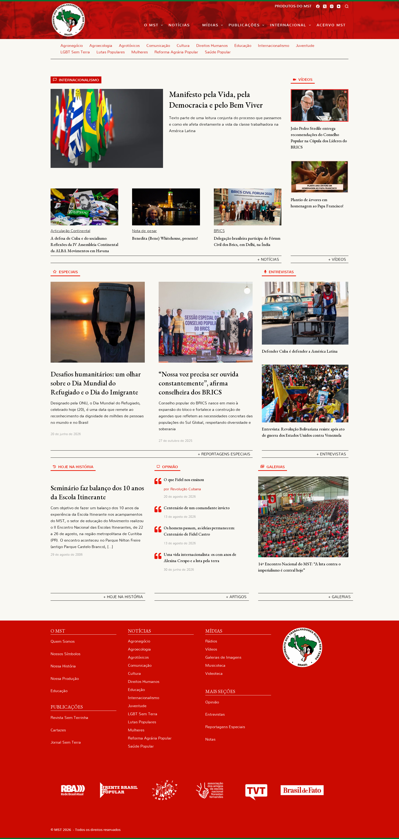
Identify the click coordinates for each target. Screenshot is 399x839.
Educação (242, 46)
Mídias (210, 25)
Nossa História (63, 666)
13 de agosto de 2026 (180, 516)
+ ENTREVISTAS (331, 454)
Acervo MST (331, 25)
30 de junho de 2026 (179, 569)
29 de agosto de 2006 (67, 554)
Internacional (288, 25)
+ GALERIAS (339, 597)
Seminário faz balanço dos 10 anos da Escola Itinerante (97, 492)
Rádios (211, 641)
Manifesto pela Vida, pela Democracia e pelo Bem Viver (216, 99)
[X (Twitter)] (324, 6)
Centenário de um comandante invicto (197, 507)
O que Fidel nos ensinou (184, 479)
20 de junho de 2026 (66, 434)
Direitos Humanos (212, 46)
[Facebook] (318, 6)
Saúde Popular (218, 52)
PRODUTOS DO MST (293, 6)
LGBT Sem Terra (75, 52)
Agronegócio (71, 46)
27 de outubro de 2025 (175, 440)
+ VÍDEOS (337, 259)
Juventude (305, 46)
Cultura (183, 46)
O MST (151, 25)
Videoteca (214, 673)
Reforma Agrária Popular (176, 52)
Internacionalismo (273, 46)
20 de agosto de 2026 (180, 496)
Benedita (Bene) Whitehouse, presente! (165, 238)
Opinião (212, 702)
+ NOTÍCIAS (268, 259)
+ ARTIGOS (236, 597)
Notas (210, 739)
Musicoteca (215, 665)
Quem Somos (63, 641)
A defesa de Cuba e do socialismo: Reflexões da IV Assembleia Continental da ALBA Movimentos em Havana (84, 244)
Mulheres (139, 52)
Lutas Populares (111, 52)
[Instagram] (331, 6)
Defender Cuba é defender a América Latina (300, 351)
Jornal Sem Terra (66, 742)
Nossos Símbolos (65, 654)
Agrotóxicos (129, 46)
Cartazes (58, 730)
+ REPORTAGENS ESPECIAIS (224, 454)
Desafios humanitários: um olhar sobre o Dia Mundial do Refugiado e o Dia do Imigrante (96, 383)
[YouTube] (338, 6)
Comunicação (158, 46)
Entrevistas (215, 714)
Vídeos (211, 649)
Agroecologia (100, 46)
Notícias (179, 25)
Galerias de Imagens (223, 657)
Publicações (244, 25)
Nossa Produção (65, 679)
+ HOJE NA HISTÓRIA (123, 597)
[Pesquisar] (346, 6)
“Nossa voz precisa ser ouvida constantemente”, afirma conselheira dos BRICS (199, 383)
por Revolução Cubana (182, 489)
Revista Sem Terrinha (69, 718)
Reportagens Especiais (225, 727)
